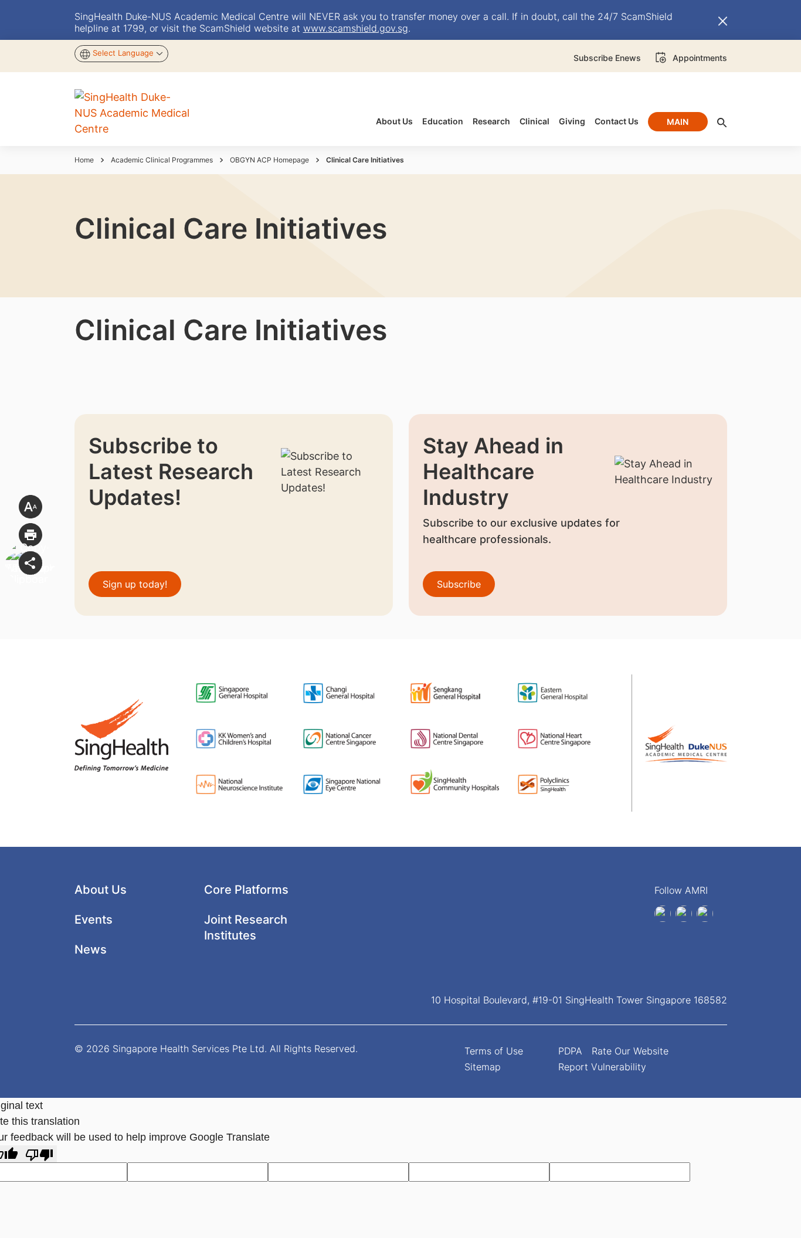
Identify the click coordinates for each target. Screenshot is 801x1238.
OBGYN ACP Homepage (269, 159)
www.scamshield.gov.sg (355, 28)
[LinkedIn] (662, 913)
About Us (100, 890)
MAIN (677, 122)
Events (93, 920)
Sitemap (482, 1067)
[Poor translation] (39, 1153)
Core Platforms (246, 890)
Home (84, 159)
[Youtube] (705, 913)
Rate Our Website (630, 1051)
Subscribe (459, 584)
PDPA (570, 1051)
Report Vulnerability (602, 1067)
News (90, 949)
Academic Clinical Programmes (162, 159)
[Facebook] (684, 913)
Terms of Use (493, 1051)
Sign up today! (135, 584)
